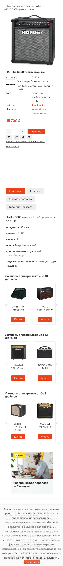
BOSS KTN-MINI (45, 367)
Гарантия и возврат (20, 206)
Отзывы (35, 191)
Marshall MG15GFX (45, 425)
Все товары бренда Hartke (32, 81)
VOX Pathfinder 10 (45, 308)
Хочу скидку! (12, 146)
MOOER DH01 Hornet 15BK (18, 427)
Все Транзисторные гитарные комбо (35, 87)
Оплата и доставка (20, 198)
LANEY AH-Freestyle (18, 308)
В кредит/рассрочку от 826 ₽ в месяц (25, 141)
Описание (15, 191)
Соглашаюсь (32, 562)
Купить (36, 131)
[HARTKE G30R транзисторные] (31, 40)
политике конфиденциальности (39, 557)
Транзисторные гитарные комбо (24, 6)
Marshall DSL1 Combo (18, 367)
